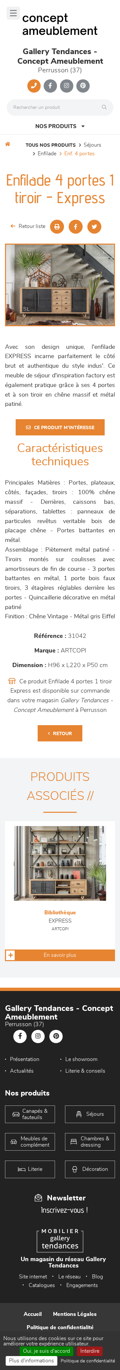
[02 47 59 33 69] (34, 86)
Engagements (82, 1285)
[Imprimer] (57, 227)
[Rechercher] (106, 107)
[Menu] (13, 13)
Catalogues (42, 1285)
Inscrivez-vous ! (64, 1210)
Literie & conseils (85, 1071)
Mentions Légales (75, 1314)
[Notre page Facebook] (50, 86)
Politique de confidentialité (60, 1327)
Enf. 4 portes (79, 153)
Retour (62, 733)
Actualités (22, 1071)
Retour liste (32, 226)
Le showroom (81, 1059)
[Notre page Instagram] (66, 86)
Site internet (33, 1276)
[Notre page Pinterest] (83, 86)
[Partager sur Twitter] (94, 227)
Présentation (24, 1059)
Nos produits (55, 126)
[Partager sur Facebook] (76, 227)
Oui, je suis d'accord (46, 1351)
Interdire (89, 1351)
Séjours (92, 145)
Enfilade (47, 153)
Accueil (33, 1314)
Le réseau (69, 1276)
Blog (97, 1276)
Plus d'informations (31, 1360)
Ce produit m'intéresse (64, 427)
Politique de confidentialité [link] (88, 1361)
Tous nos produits (51, 145)
